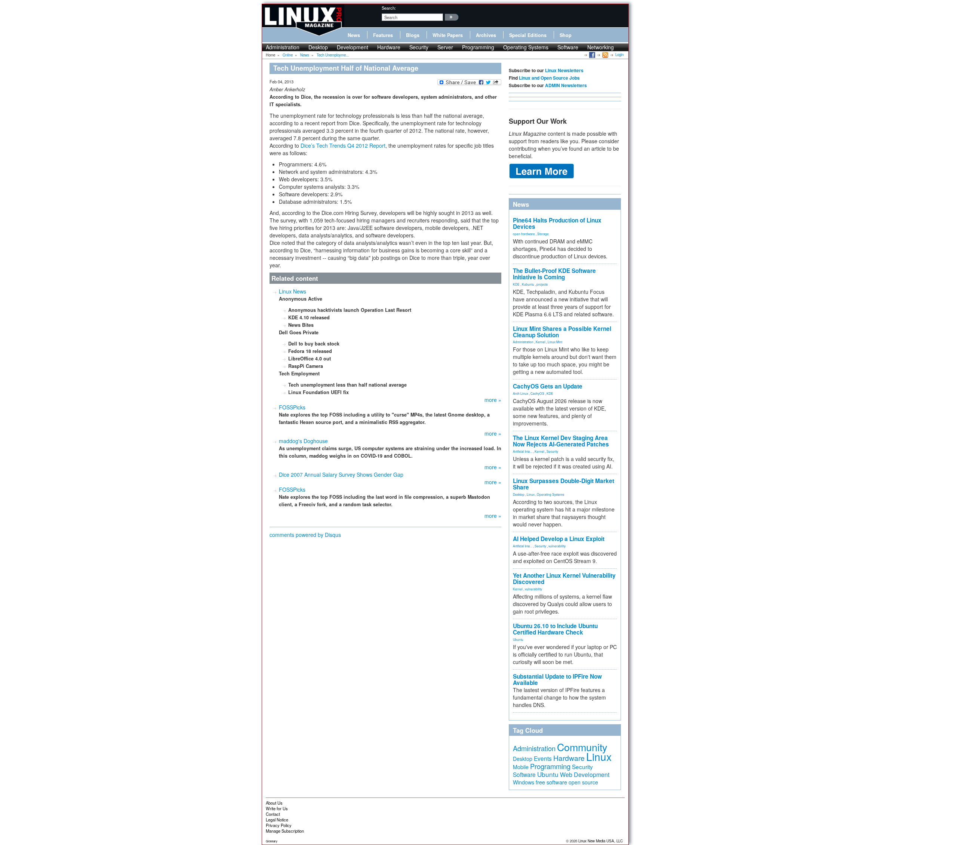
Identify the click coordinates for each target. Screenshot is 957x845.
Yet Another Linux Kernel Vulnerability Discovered (564, 578)
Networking (600, 47)
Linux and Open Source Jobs (549, 77)
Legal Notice (277, 820)
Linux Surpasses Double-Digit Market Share (563, 484)
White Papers (448, 35)
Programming (478, 47)
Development (352, 47)
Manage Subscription (285, 831)
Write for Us (277, 808)
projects (542, 284)
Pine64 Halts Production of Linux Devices (557, 223)
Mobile (521, 767)
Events (543, 758)
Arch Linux (520, 393)
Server (445, 47)
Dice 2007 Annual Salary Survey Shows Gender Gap (341, 474)
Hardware (388, 47)
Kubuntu (528, 284)
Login (619, 54)
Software (567, 47)
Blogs (412, 35)
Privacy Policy (279, 825)
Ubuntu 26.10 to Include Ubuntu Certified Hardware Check (555, 629)
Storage (543, 233)
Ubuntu (518, 639)
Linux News (292, 291)
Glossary (271, 841)
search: (389, 8)
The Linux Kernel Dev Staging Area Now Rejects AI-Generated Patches (561, 441)
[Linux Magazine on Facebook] (591, 54)
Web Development (584, 774)
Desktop (318, 47)
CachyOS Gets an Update (547, 386)
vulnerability (557, 546)
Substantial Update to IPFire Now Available (557, 679)
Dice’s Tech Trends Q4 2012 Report (343, 145)
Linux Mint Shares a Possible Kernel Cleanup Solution (562, 332)
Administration (282, 47)
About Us (274, 803)
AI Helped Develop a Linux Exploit (558, 539)
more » (492, 399)
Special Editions (528, 35)
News (354, 35)
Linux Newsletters (564, 70)
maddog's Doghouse (303, 441)
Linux (531, 494)
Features (383, 35)
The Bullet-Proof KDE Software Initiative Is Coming (554, 274)
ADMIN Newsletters (566, 85)
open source (583, 782)
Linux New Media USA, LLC (600, 841)
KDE (516, 284)
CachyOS (537, 393)
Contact (273, 814)
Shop (566, 35)
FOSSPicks (292, 407)
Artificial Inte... (522, 451)
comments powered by (305, 534)
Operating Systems (525, 47)
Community (582, 747)
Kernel (540, 341)
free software (551, 782)
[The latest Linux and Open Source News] (604, 54)
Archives (486, 35)
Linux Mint (555, 341)
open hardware (524, 233)
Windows (523, 782)
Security (418, 47)
